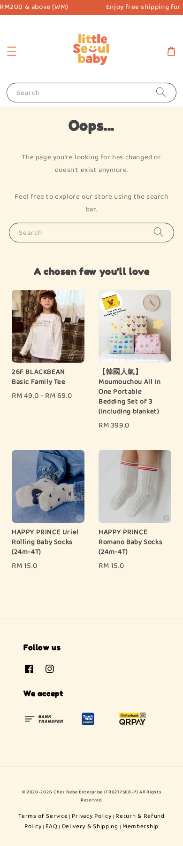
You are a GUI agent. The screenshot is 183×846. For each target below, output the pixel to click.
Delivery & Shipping (90, 826)
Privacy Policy (91, 816)
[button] (11, 51)
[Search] (161, 92)
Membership (140, 826)
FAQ (51, 826)
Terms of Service (43, 816)
